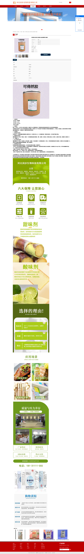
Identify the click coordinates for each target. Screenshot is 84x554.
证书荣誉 (38, 6)
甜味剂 (14, 543)
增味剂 (28, 546)
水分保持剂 (14, 546)
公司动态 (27, 6)
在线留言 (50, 6)
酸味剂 (28, 543)
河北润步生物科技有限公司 (31, 552)
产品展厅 (33, 6)
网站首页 (18, 31)
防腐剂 (42, 543)
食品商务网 (53, 552)
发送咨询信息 (46, 54)
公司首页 (15, 6)
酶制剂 (21, 546)
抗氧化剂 (21, 543)
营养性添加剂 (43, 546)
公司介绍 (21, 6)
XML (43, 552)
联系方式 (44, 6)
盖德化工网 (49, 552)
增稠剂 (24, 31)
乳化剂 (35, 546)
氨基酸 (35, 543)
